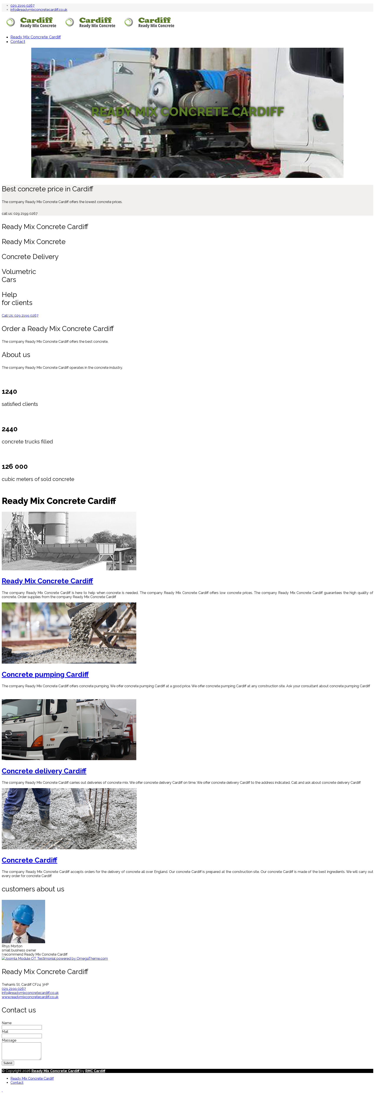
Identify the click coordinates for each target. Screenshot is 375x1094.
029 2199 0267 (22, 5)
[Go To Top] (2, 1090)
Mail (5, 1032)
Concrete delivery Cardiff (44, 771)
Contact (17, 41)
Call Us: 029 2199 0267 (20, 315)
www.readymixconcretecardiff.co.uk (30, 997)
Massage (9, 1040)
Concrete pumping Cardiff (45, 674)
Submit (7, 1063)
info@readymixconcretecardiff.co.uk (38, 10)
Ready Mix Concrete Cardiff (35, 37)
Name (7, 1023)
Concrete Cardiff (29, 860)
